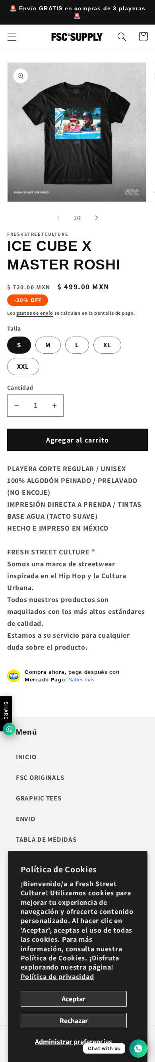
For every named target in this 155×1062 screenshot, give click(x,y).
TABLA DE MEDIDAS (46, 839)
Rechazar (74, 1020)
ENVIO (25, 818)
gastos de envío (34, 313)
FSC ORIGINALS (40, 777)
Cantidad (20, 387)
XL (107, 345)
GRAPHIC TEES (39, 798)
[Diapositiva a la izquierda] (58, 218)
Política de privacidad (57, 976)
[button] (12, 36)
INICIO (26, 756)
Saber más (82, 679)
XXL (23, 366)
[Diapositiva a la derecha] (96, 218)
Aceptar (73, 998)
